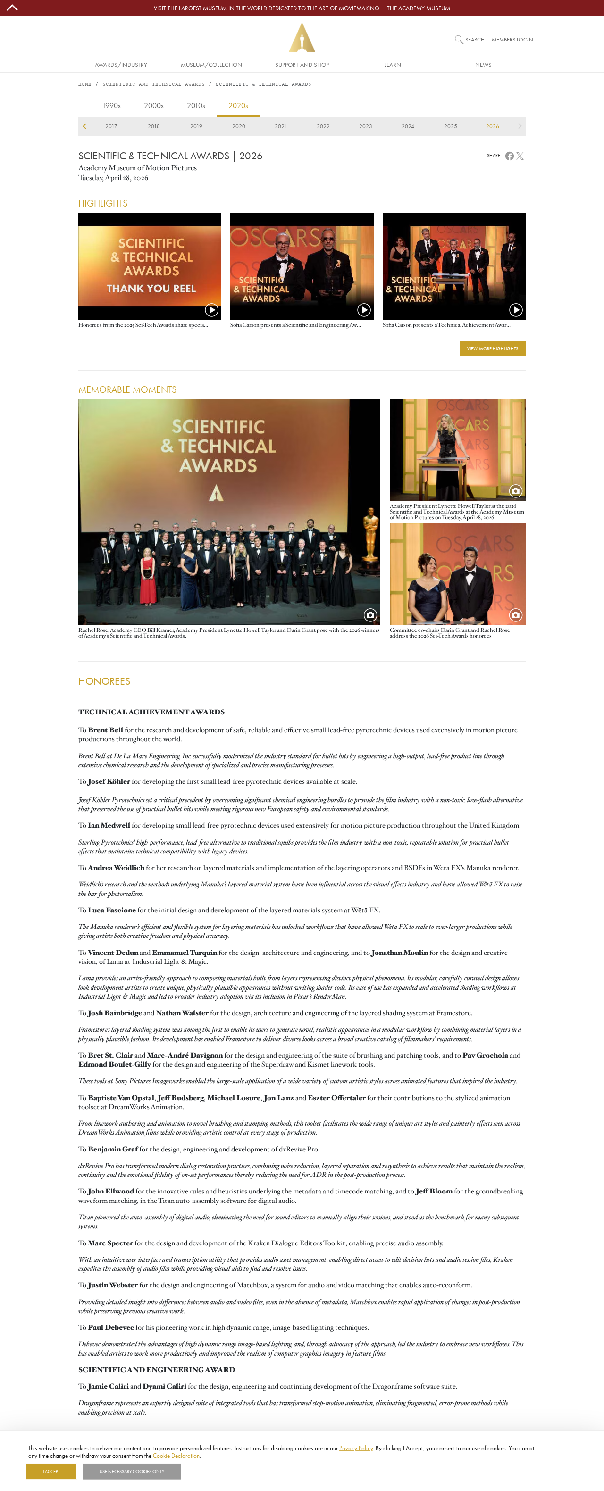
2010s (196, 105)
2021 (281, 126)
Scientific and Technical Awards (153, 84)
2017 (111, 126)
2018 (154, 126)
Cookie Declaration (176, 1454)
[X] (520, 155)
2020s (238, 105)
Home (85, 84)
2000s (154, 105)
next (520, 126)
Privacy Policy (356, 1447)
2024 (408, 126)
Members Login (512, 39)
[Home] (302, 37)
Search (475, 39)
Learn (392, 64)
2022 (323, 126)
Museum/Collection (211, 64)
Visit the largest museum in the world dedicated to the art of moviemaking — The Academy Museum (302, 8)
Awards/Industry (121, 64)
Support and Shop (302, 64)
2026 (492, 126)
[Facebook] (509, 155)
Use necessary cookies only (132, 1471)
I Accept (51, 1471)
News (483, 64)
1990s (111, 105)
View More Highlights (492, 348)
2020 (238, 126)
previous (84, 126)
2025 (450, 126)
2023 (365, 126)
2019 (196, 126)
